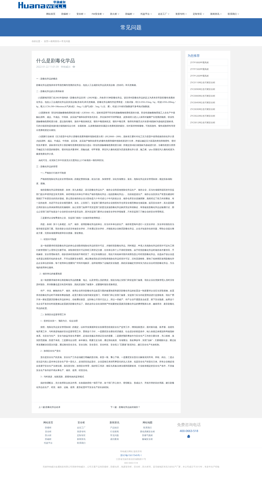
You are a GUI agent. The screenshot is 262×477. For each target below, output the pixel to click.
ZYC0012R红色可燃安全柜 (202, 122)
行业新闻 (114, 431)
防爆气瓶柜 (147, 435)
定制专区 (81, 435)
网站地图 (147, 422)
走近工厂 (81, 427)
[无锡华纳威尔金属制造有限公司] (42, 4)
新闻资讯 (55, 41)
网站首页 (50, 13)
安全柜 (48, 431)
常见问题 (66, 41)
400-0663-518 (189, 431)
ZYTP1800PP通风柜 (199, 62)
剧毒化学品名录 (52, 407)
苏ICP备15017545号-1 (131, 455)
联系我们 (81, 442)
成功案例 (114, 439)
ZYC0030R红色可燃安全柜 (202, 109)
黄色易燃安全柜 (147, 431)
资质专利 (81, 431)
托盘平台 (48, 442)
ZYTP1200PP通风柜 (199, 75)
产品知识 (114, 427)
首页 (46, 41)
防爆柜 (48, 427)
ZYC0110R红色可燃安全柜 (202, 82)
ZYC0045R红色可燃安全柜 (202, 102)
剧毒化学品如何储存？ (129, 407)
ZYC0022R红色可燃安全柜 (202, 115)
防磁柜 (48, 439)
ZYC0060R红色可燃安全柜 (202, 95)
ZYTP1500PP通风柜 (199, 69)
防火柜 (48, 435)
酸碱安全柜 (147, 439)
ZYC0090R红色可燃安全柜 (202, 89)
